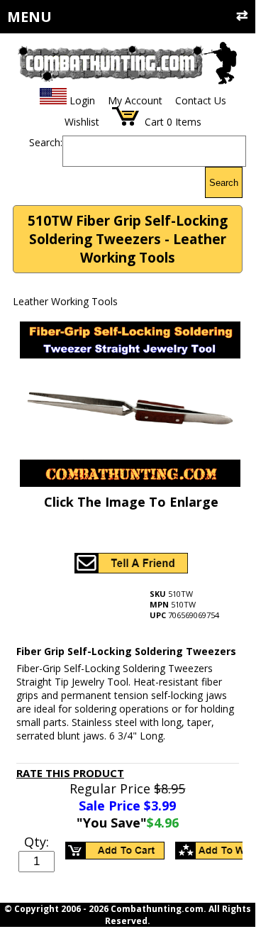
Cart (154, 121)
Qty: (36, 841)
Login (82, 100)
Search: (45, 142)
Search (223, 182)
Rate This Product (70, 773)
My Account (135, 100)
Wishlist (82, 121)
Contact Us (200, 100)
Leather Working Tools (65, 301)
